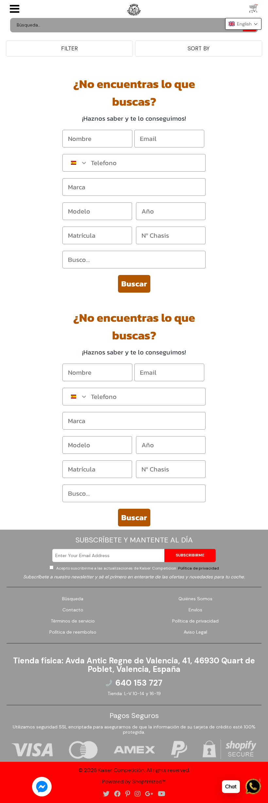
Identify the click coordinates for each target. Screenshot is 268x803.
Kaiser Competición (121, 770)
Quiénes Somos (195, 599)
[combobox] (75, 162)
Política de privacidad (198, 568)
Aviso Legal (195, 632)
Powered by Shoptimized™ (134, 781)
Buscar (134, 283)
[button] (243, 23)
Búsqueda (72, 599)
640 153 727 (138, 683)
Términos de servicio (73, 621)
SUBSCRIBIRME (190, 555)
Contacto (72, 610)
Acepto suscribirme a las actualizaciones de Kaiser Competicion (137, 568)
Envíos (195, 610)
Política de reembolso (72, 632)
